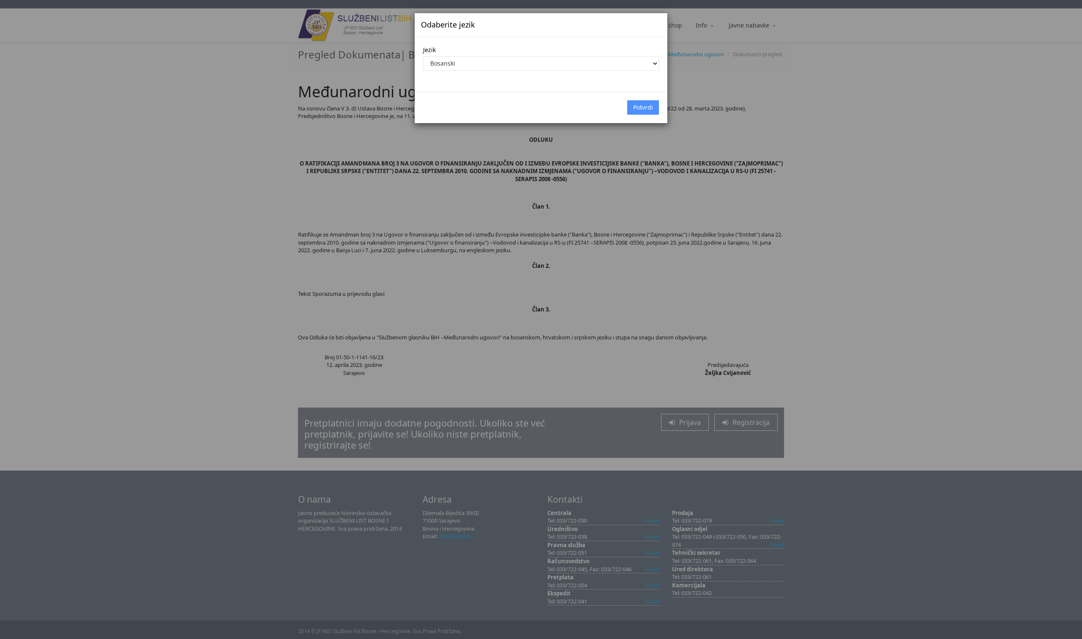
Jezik (429, 50)
